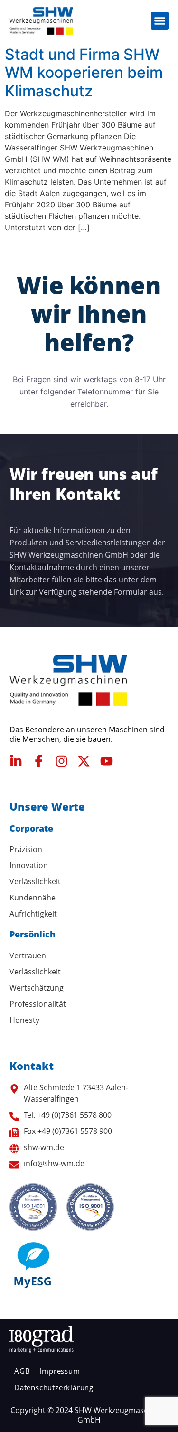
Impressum (59, 1371)
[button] (160, 21)
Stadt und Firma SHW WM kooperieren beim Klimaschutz (84, 72)
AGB (22, 1371)
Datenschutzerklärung (54, 1387)
